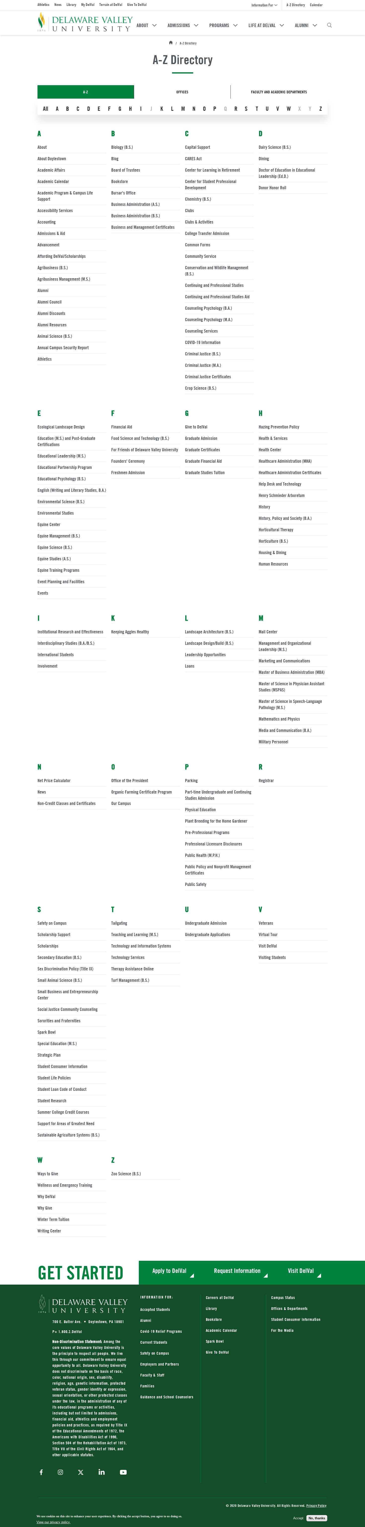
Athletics (43, 4)
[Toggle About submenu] (154, 25)
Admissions (179, 25)
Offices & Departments (289, 1308)
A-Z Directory (296, 4)
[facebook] (42, 1473)
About (142, 25)
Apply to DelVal (169, 1270)
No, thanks (317, 1518)
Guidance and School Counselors (166, 1396)
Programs (219, 25)
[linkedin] (101, 1472)
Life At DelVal (262, 25)
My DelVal (87, 4)
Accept (298, 1518)
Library (71, 4)
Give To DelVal (136, 4)
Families (147, 1385)
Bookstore (233, 1319)
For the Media (282, 1330)
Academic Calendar (221, 1330)
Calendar (316, 4)
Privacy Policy (316, 1505)
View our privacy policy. (53, 1522)
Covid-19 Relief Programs (161, 1331)
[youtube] (122, 1472)
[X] (80, 1473)
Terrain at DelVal (110, 4)
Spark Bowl (215, 1341)
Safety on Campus (154, 1353)
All (45, 108)
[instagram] (60, 1472)
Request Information (237, 1270)
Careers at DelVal (220, 1297)
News (58, 4)
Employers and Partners (159, 1364)
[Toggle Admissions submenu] (196, 25)
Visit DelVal (301, 1270)
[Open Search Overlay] (329, 25)
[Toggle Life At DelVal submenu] (282, 25)
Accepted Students (155, 1309)
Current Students (153, 1342)
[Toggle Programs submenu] (235, 25)
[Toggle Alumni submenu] (315, 25)
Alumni (302, 25)
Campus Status (283, 1297)
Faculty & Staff (152, 1375)
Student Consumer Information (295, 1319)
